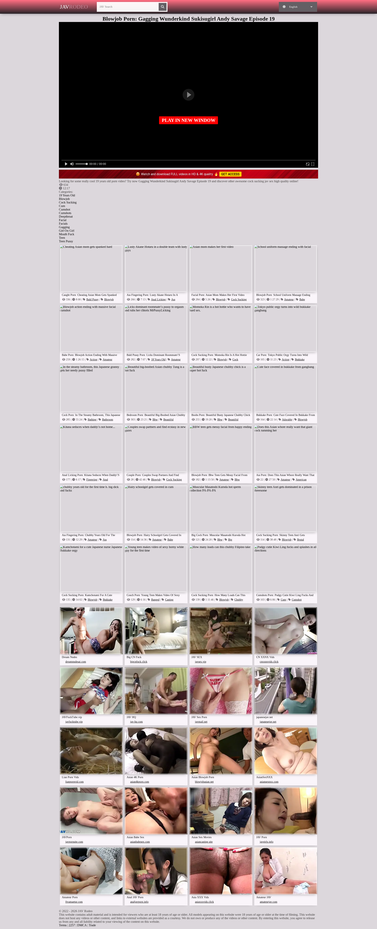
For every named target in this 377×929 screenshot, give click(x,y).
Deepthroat (66, 216)
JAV (74, 7)
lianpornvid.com (74, 781)
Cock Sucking (68, 202)
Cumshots (65, 213)
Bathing (92, 419)
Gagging (64, 227)
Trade (92, 925)
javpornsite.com (74, 841)
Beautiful (168, 419)
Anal (105, 479)
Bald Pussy (92, 299)
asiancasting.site (204, 841)
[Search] (163, 7)
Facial (62, 220)
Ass (173, 299)
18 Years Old (158, 359)
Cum (62, 206)
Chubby (238, 599)
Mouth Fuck (66, 234)
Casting (169, 599)
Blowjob (64, 199)
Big (230, 539)
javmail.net (201, 721)
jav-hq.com (136, 721)
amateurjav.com (268, 901)
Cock (235, 359)
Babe (302, 299)
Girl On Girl (66, 230)
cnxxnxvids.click (269, 661)
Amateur (289, 299)
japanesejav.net (268, 721)
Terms (63, 925)
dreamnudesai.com (75, 661)
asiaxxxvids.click (204, 901)
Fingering (91, 479)
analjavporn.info (139, 901)
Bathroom (107, 419)
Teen (62, 237)
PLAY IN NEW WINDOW (188, 120)
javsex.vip (200, 661)
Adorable (287, 419)
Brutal (300, 539)
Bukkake (300, 359)
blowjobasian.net (204, 781)
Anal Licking (158, 299)
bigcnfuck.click (138, 661)
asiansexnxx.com (269, 781)
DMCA (82, 925)
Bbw (155, 419)
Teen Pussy (66, 241)
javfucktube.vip (74, 721)
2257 (72, 925)
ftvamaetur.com (74, 901)
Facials (63, 223)
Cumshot (64, 209)
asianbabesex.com (140, 841)
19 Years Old (67, 195)
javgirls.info (266, 841)
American (301, 479)
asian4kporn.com (139, 781)
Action (93, 359)
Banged (155, 599)
